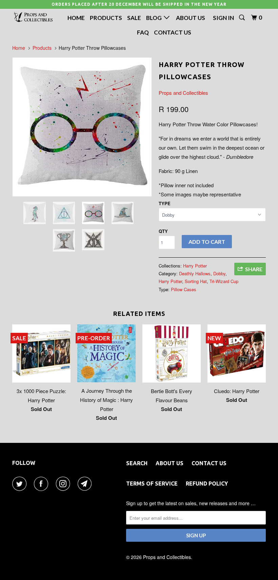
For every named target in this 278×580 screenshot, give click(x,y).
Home (76, 17)
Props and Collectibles (183, 92)
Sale (134, 17)
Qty (163, 231)
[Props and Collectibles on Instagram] (64, 484)
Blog (155, 17)
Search (136, 463)
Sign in (223, 17)
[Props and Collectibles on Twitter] (20, 484)
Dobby (219, 273)
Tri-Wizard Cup (224, 281)
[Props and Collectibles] (33, 17)
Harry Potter (195, 265)
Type (165, 203)
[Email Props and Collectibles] (86, 484)
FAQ (143, 32)
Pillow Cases (183, 289)
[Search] (242, 17)
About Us (190, 17)
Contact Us (172, 32)
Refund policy (207, 483)
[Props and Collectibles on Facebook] (42, 484)
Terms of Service (152, 483)
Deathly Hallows (195, 273)
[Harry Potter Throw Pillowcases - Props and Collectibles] (82, 127)
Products (106, 17)
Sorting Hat (196, 281)
